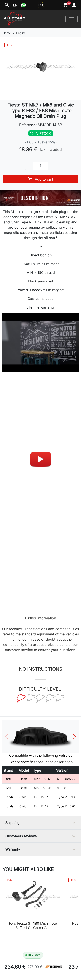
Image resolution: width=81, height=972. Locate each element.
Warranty (12, 849)
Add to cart (40, 179)
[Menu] (71, 19)
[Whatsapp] (23, 5)
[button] (29, 166)
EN (15, 5)
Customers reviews (21, 836)
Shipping (12, 823)
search (7, 5)
